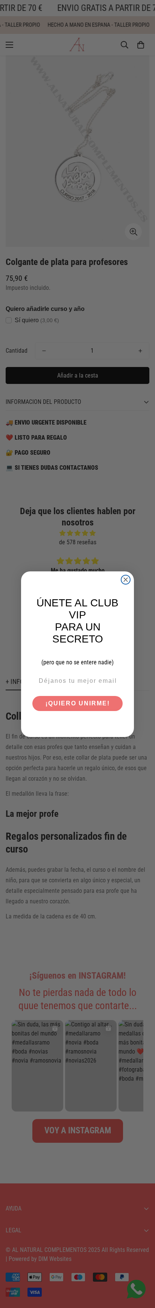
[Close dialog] (125, 579)
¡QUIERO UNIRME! (78, 703)
